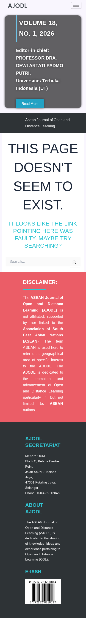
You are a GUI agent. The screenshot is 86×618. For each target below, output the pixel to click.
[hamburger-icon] (76, 5)
